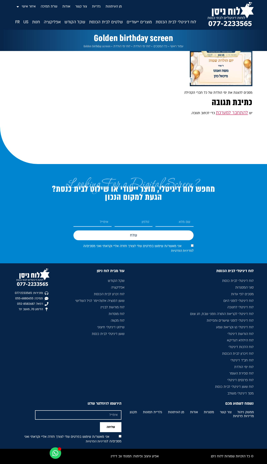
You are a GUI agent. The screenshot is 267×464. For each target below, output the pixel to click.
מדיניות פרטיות (243, 416)
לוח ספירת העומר (241, 373)
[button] (176, 22)
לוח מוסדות (117, 314)
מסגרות (209, 412)
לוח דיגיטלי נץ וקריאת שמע (235, 327)
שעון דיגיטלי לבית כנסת (108, 334)
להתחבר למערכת (232, 113)
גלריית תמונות (152, 412)
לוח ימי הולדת (142, 46)
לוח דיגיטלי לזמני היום (238, 301)
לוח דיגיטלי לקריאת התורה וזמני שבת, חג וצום (222, 314)
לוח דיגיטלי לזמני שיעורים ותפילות (230, 320)
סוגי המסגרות (244, 287)
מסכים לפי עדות (242, 294)
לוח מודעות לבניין (113, 307)
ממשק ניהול (245, 412)
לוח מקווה (118, 320)
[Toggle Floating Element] (55, 453)
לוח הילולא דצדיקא (240, 340)
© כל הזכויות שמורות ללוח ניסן (232, 456)
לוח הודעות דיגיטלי (241, 334)
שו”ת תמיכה (49, 6)
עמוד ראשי (176, 46)
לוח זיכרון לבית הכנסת (238, 353)
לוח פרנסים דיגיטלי (240, 380)
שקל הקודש (116, 281)
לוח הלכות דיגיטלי (241, 347)
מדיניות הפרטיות (181, 251)
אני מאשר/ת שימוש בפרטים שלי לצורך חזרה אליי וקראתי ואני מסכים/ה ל (72, 439)
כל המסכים (160, 46)
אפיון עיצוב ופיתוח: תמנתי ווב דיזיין (135, 456)
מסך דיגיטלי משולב (240, 393)
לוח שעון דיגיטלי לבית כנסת (234, 386)
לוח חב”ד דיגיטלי (242, 360)
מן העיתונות (114, 6)
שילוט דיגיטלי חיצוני (111, 327)
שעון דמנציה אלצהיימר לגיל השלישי (100, 301)
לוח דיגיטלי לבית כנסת (238, 281)
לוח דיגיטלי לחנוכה (240, 307)
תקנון (133, 412)
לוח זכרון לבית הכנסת (109, 294)
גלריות (96, 6)
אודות (66, 6)
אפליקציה (118, 287)
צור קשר (81, 6)
